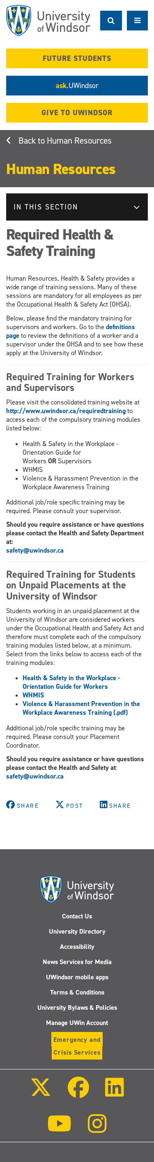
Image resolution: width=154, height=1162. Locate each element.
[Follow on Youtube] (59, 1129)
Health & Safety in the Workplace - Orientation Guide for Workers (71, 682)
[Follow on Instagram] (97, 1129)
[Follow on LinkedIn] (114, 1093)
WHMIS (33, 695)
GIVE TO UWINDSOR (77, 113)
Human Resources (79, 140)
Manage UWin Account (77, 1022)
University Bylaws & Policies (77, 1007)
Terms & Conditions (77, 992)
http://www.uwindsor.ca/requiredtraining (66, 411)
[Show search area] (111, 20)
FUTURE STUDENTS (77, 58)
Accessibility (77, 946)
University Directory (77, 931)
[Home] (48, 20)
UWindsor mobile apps (77, 977)
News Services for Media (77, 961)
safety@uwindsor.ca (35, 550)
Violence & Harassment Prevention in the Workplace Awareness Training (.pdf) (81, 708)
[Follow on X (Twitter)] (41, 1093)
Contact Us (77, 916)
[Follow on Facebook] (78, 1093)
